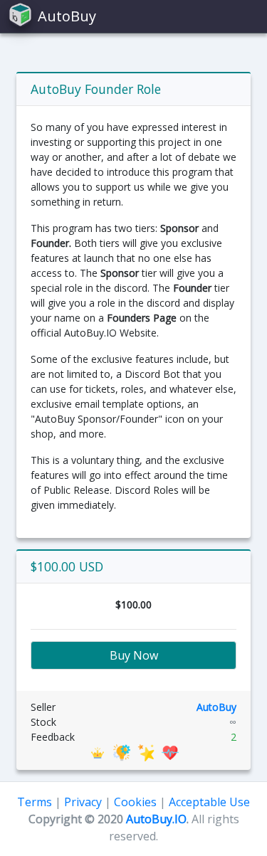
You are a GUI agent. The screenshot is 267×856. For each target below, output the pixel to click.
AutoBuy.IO (156, 819)
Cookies (135, 802)
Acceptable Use (209, 802)
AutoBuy (216, 707)
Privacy (83, 802)
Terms (34, 802)
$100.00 (133, 604)
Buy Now (134, 655)
